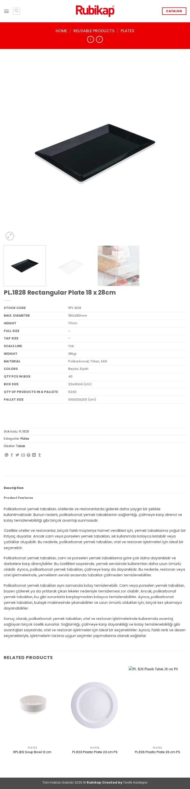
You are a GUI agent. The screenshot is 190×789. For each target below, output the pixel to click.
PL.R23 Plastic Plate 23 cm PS (95, 752)
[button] (6, 11)
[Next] (176, 150)
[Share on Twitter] (17, 455)
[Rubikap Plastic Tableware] (95, 11)
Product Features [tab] (18, 498)
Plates (127, 31)
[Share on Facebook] (12, 455)
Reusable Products (94, 31)
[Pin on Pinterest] (28, 455)
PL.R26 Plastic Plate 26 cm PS (157, 752)
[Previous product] (99, 39)
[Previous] (13, 150)
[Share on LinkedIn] (34, 455)
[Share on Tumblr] (40, 455)
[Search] (16, 11)
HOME (61, 31)
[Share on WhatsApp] (6, 455)
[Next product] (90, 39)
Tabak (20, 446)
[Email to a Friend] (23, 455)
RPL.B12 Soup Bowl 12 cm (32, 752)
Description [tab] (14, 488)
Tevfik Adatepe (135, 782)
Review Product (32, 761)
